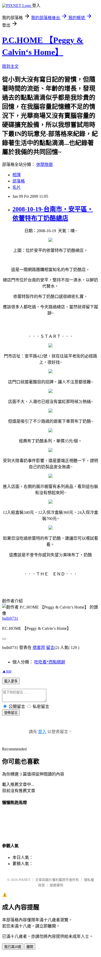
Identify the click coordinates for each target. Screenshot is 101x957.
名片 (16, 187)
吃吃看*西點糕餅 (49, 662)
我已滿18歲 (12, 947)
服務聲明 (56, 885)
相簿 (16, 175)
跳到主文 (10, 66)
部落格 (18, 181)
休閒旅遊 (44, 164)
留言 (50, 647)
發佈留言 (11, 713)
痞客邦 (39, 647)
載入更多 (11, 681)
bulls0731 (10, 618)
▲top (6, 671)
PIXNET (24, 880)
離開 (29, 947)
